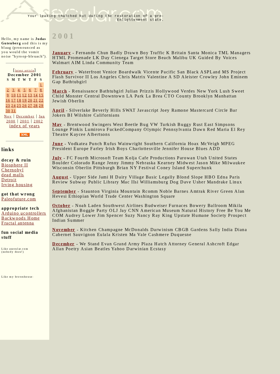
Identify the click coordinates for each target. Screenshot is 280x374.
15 (41, 95)
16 (8, 100)
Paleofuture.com (18, 199)
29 (41, 105)
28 (35, 105)
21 (35, 100)
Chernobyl (12, 170)
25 (19, 105)
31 (13, 111)
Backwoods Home (20, 218)
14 (35, 95)
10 (13, 95)
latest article (24, 70)
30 (8, 111)
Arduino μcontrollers (23, 213)
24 (13, 105)
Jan (42, 116)
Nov (8, 116)
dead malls (12, 174)
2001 (24, 121)
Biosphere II (14, 165)
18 (19, 100)
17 (13, 100)
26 (24, 105)
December (25, 116)
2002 (38, 121)
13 (30, 95)
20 (30, 100)
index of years (24, 125)
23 (8, 105)
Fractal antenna (17, 223)
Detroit (8, 179)
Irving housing (17, 184)
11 (19, 95)
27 (30, 105)
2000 (11, 121)
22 (41, 100)
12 (24, 95)
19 (24, 100)
